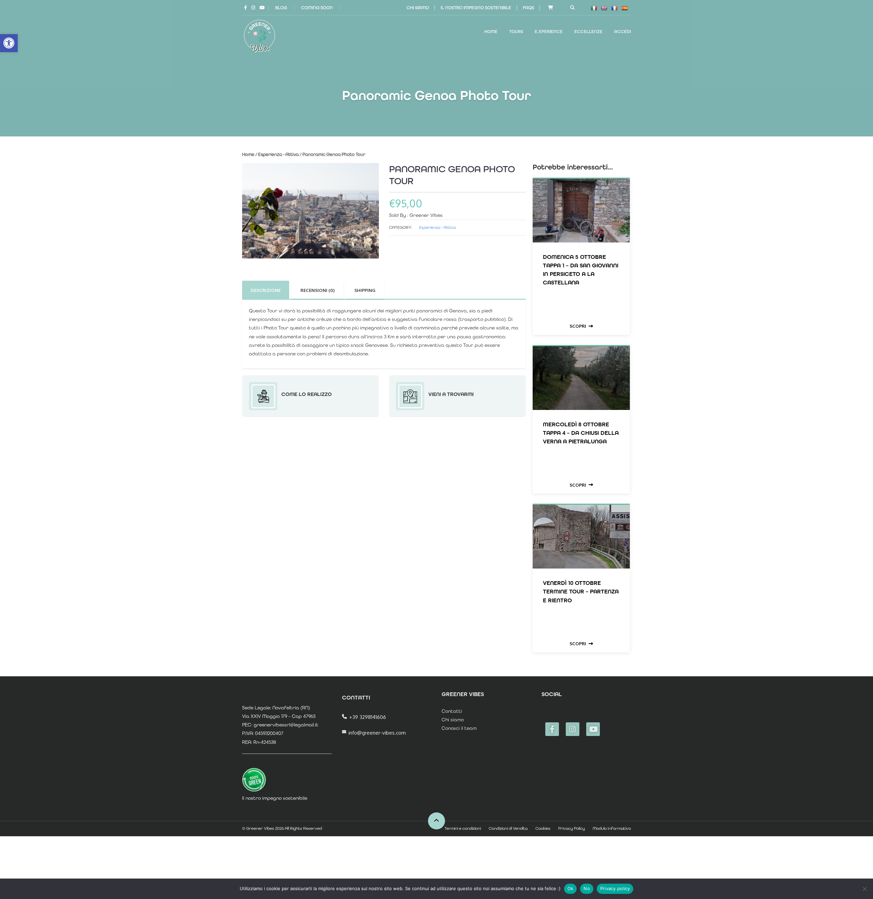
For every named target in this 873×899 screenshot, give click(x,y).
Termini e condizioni (462, 828)
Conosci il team (459, 728)
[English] (604, 8)
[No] (864, 888)
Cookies (542, 828)
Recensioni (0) (317, 290)
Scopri (577, 326)
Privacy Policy (571, 828)
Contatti (452, 711)
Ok (570, 888)
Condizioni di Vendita (508, 828)
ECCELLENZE (588, 31)
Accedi (622, 31)
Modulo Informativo (612, 828)
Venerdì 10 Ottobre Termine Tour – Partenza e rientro (581, 591)
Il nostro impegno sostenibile (476, 7)
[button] (9, 43)
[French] (614, 8)
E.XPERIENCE (549, 31)
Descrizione (266, 290)
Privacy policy (615, 888)
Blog (281, 7)
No (586, 888)
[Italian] (594, 8)
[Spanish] (624, 8)
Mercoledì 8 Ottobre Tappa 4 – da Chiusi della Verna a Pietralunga (581, 433)
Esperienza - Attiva (278, 154)
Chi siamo (417, 7)
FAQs (528, 7)
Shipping (364, 290)
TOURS (516, 31)
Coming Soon (317, 7)
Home (491, 31)
